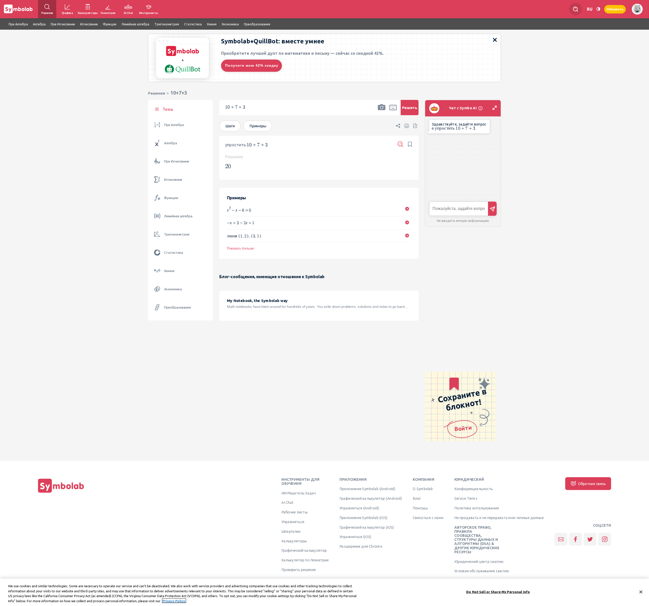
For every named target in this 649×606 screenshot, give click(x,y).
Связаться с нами (428, 517)
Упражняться (292, 522)
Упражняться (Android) (359, 508)
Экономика (173, 289)
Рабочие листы (294, 512)
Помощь (420, 508)
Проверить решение (298, 569)
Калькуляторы (294, 541)
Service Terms (465, 498)
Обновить (615, 9)
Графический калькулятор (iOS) (366, 527)
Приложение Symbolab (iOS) (363, 517)
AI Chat (287, 503)
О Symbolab (423, 489)
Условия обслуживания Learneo (481, 571)
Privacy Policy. (174, 600)
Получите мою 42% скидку (251, 65)
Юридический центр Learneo (478, 561)
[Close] (640, 591)
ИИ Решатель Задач (298, 493)
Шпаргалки (291, 531)
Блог (417, 498)
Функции (171, 198)
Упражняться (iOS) (355, 537)
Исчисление (173, 180)
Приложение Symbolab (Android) (367, 489)
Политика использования (476, 508)
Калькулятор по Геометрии (305, 560)
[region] (324, 592)
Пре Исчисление (176, 161)
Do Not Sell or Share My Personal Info (498, 592)
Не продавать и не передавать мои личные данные (499, 517)
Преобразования (177, 307)
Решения (156, 93)
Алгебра (170, 143)
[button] (381, 110)
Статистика (173, 253)
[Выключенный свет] (598, 9)
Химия (169, 271)
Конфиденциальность (473, 489)
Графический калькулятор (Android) (370, 498)
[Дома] (61, 493)
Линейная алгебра (178, 216)
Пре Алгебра (174, 125)
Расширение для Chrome (360, 546)
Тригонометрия (176, 234)
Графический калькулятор (304, 550)
